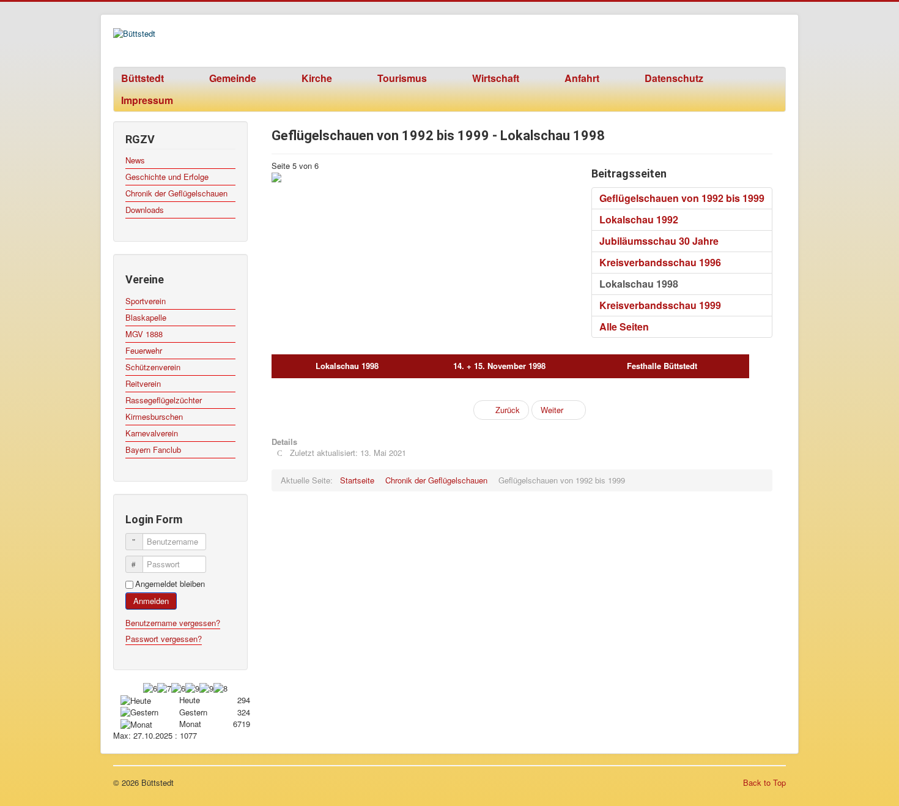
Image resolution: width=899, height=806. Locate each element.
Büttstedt (142, 78)
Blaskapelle (145, 317)
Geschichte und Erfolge (167, 176)
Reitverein (143, 383)
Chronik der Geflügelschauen (176, 193)
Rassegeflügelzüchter (163, 400)
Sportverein (145, 301)
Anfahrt (581, 78)
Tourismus (402, 78)
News (135, 160)
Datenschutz (674, 78)
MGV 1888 (144, 334)
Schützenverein (152, 367)
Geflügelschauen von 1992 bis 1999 (681, 198)
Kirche (317, 78)
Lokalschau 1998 (638, 284)
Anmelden (151, 600)
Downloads (144, 209)
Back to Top (764, 782)
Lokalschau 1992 (638, 219)
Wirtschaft (495, 78)
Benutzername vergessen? (172, 623)
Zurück (506, 410)
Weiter (553, 410)
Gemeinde (232, 78)
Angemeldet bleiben (170, 583)
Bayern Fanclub (153, 449)
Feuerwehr (143, 350)
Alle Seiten (624, 326)
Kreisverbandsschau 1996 (660, 262)
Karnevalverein (151, 433)
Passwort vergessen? (163, 638)
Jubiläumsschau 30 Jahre (659, 241)
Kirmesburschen (154, 416)
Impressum (147, 100)
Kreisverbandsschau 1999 (660, 305)
